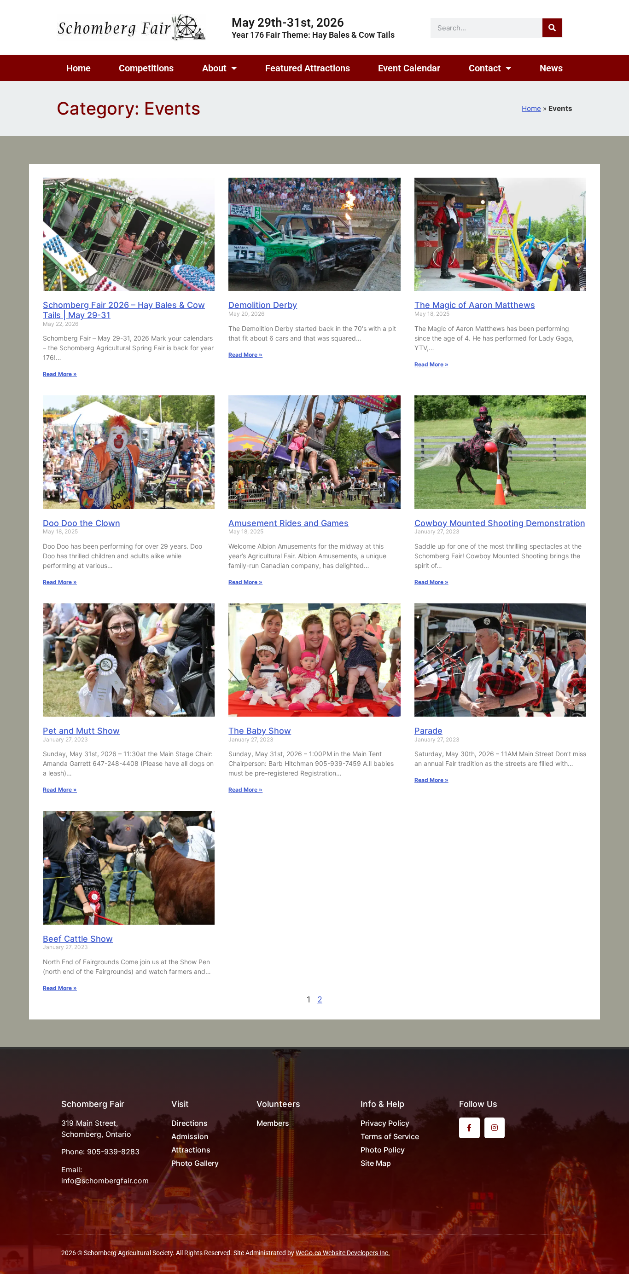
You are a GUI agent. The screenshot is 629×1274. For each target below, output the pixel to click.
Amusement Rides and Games (288, 523)
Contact (485, 68)
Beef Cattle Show (78, 939)
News (551, 68)
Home (78, 68)
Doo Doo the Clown (81, 523)
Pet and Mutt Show (81, 730)
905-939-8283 (113, 1151)
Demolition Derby (262, 305)
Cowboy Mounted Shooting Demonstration (499, 523)
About (214, 68)
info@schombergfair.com (105, 1180)
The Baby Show (259, 730)
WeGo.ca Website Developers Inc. (343, 1253)
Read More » (60, 374)
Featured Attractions (307, 68)
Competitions (146, 68)
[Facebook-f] (469, 1128)
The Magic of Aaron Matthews (474, 305)
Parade (428, 730)
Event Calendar (409, 68)
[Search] (552, 27)
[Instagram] (494, 1128)
